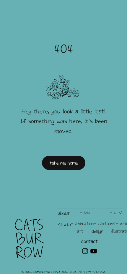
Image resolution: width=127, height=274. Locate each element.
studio (64, 224)
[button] (64, 213)
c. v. (118, 212)
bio (86, 212)
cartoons (106, 223)
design (97, 231)
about (64, 213)
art (80, 231)
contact (89, 241)
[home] (29, 238)
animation (84, 223)
